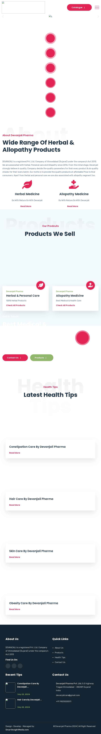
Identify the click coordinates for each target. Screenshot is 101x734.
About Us (59, 648)
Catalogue (77, 7)
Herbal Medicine (27, 194)
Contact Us (12, 357)
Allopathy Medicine (74, 194)
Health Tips (60, 657)
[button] (2, 16)
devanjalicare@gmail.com (68, 695)
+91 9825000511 (63, 701)
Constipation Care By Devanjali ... (28, 685)
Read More (25, 206)
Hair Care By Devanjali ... (29, 699)
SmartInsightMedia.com (17, 730)
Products (39, 357)
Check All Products (15, 305)
